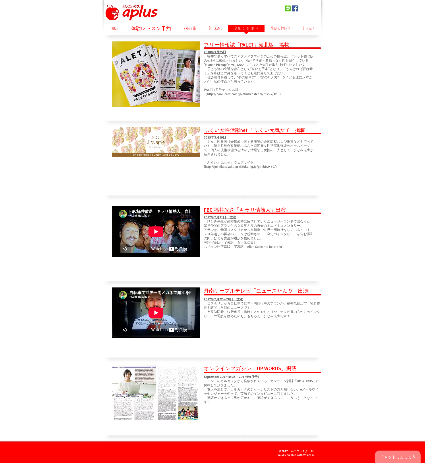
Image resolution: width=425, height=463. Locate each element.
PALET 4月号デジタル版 (221, 90)
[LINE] (288, 8)
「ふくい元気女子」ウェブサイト (229, 162)
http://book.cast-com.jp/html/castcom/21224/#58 (243, 94)
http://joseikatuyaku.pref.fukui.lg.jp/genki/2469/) (241, 167)
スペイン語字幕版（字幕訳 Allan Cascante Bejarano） (244, 247)
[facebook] (295, 8)
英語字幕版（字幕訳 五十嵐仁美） (230, 242)
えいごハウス (263, 7)
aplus (264, 13)
